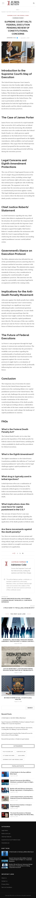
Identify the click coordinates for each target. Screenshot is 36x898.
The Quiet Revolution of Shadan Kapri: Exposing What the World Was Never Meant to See (21, 813)
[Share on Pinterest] (22, 553)
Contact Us (4, 881)
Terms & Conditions (6, 887)
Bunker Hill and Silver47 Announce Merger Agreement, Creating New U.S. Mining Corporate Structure (16, 728)
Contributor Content (18, 18)
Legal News (21, 755)
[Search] (34, 3)
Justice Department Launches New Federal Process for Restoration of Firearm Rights (16, 734)
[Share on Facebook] (17, 553)
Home (17, 9)
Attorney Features (8, 755)
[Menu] (3, 3)
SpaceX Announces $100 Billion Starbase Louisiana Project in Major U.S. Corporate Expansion (16, 600)
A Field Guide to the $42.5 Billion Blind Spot (19, 608)
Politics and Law (8, 751)
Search (30, 707)
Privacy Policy (5, 884)
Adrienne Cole (11, 37)
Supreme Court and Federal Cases (18, 15)
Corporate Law (21, 751)
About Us (4, 878)
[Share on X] (20, 553)
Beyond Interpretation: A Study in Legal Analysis (15, 739)
